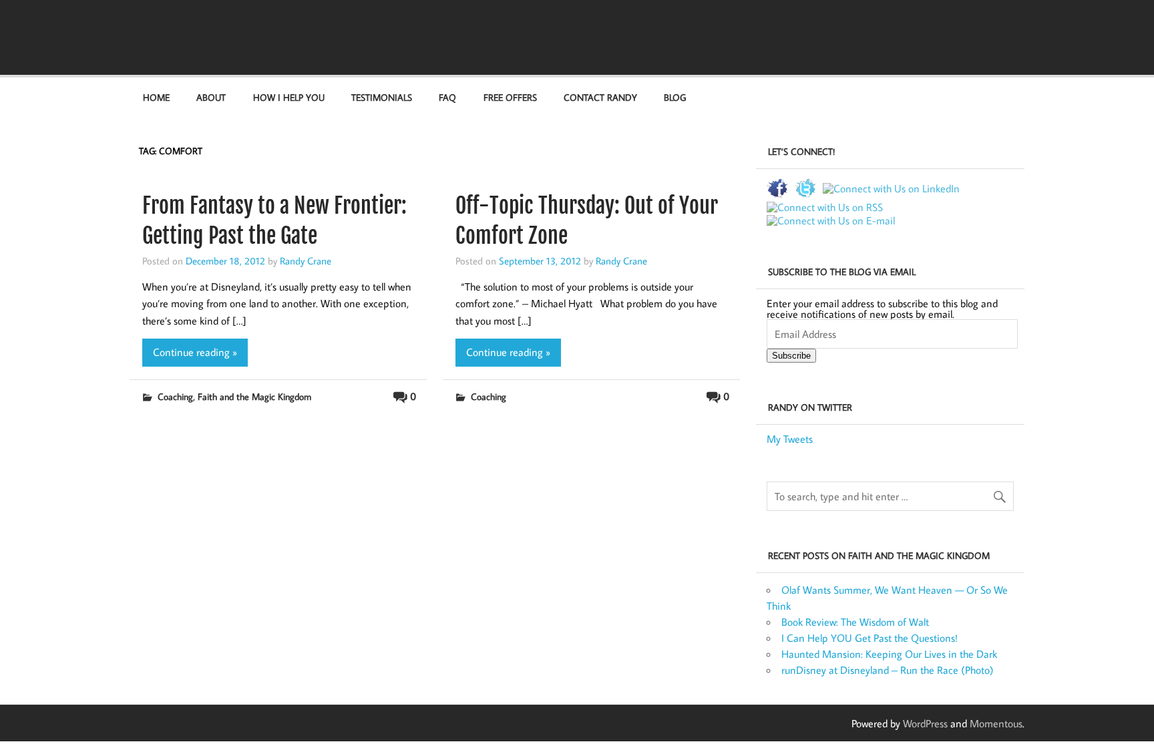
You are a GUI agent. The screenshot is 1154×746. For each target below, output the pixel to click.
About (211, 97)
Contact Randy (600, 97)
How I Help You (289, 97)
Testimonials (381, 97)
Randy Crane (305, 260)
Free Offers (510, 97)
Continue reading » (195, 352)
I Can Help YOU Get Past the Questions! (869, 637)
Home (156, 97)
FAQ (447, 97)
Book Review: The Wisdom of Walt (855, 621)
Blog (675, 97)
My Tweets (790, 438)
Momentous (996, 723)
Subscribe (791, 356)
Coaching (175, 396)
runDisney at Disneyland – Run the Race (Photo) (887, 670)
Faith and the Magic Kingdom (254, 396)
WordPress (925, 723)
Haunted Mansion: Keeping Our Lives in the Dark (889, 654)
